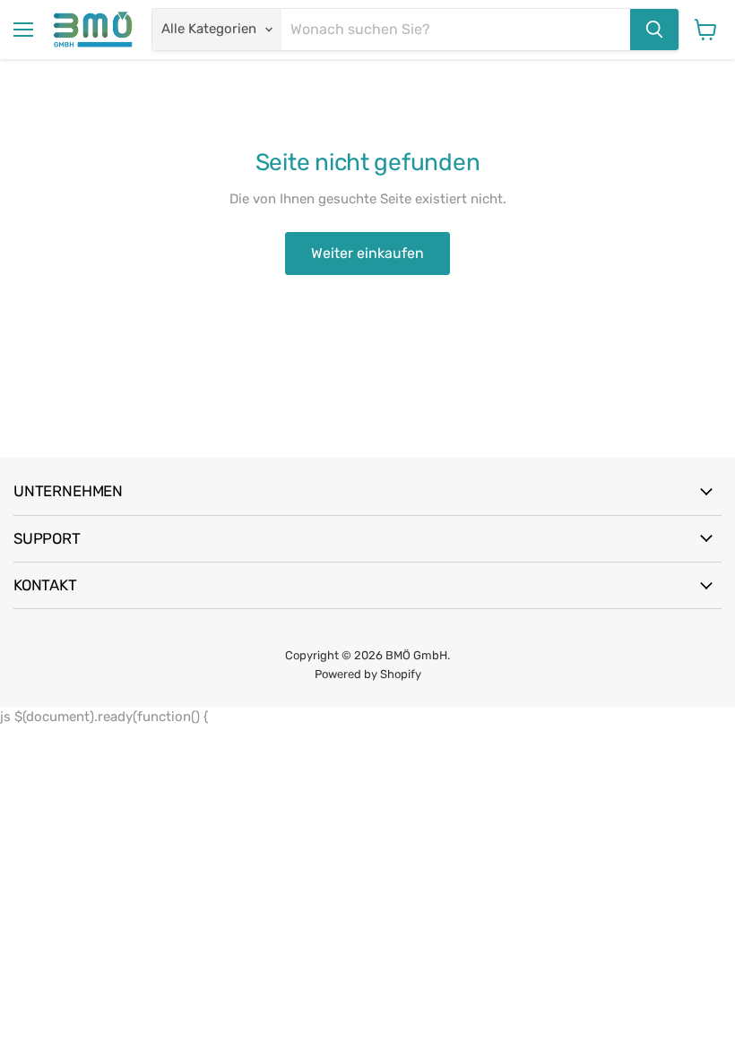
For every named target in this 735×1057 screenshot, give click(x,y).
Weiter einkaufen (367, 253)
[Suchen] (654, 29)
